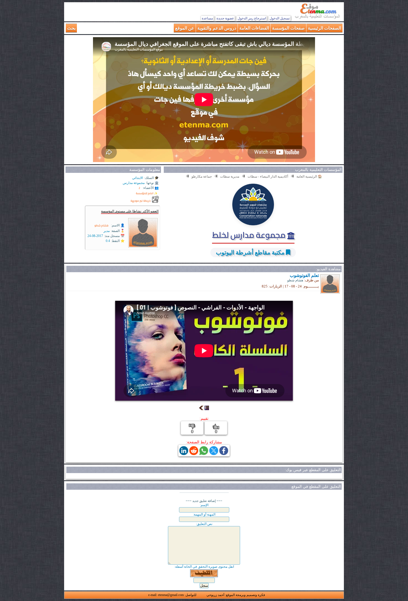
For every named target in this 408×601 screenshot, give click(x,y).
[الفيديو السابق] (201, 408)
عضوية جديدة (225, 18)
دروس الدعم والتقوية (216, 28)
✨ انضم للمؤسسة (146, 193)
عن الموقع (184, 28)
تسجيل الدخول (280, 18)
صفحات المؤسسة (288, 28)
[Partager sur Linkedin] (183, 453)
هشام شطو (102, 225)
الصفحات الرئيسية (324, 28)
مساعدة (207, 18)
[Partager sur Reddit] (193, 453)
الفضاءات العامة (254, 28)
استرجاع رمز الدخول (252, 18)
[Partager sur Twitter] (213, 453)
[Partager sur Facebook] (223, 453)
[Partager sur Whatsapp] (203, 453)
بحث (71, 28)
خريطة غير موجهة (141, 200)
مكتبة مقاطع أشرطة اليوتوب (250, 252)
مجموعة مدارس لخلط (249, 234)
